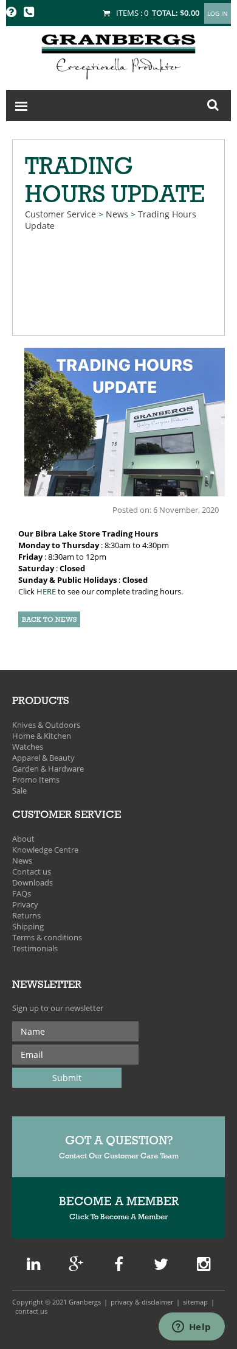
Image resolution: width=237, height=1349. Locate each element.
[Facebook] (118, 1266)
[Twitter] (161, 1266)
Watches (27, 746)
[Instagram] (203, 1266)
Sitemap (195, 1301)
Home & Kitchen (41, 735)
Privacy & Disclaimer (142, 1301)
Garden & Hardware (48, 768)
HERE (46, 591)
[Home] (118, 55)
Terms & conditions (47, 937)
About (23, 838)
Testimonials (35, 948)
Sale (19, 790)
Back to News (49, 619)
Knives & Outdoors (46, 724)
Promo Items (36, 779)
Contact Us (31, 1311)
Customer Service (60, 214)
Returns (26, 915)
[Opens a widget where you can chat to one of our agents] (191, 1327)
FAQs (21, 893)
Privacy (25, 904)
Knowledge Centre (45, 849)
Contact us (31, 871)
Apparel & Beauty (43, 757)
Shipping (28, 926)
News (117, 214)
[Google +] (33, 1266)
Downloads (32, 882)
